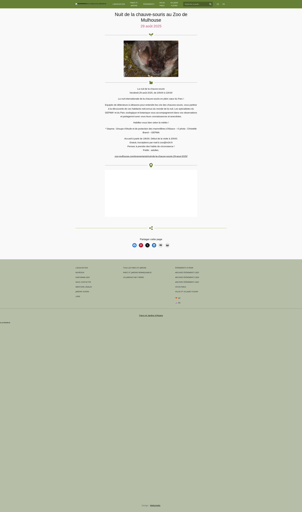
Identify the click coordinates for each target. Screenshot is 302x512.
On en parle (162, 4)
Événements (148, 4)
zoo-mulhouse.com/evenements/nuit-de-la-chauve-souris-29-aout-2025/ (151, 156)
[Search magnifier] (210, 4)
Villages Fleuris (174, 4)
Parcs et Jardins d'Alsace (151, 315)
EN (223, 4)
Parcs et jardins (134, 4)
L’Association (119, 4)
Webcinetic (155, 505)
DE (218, 4)
